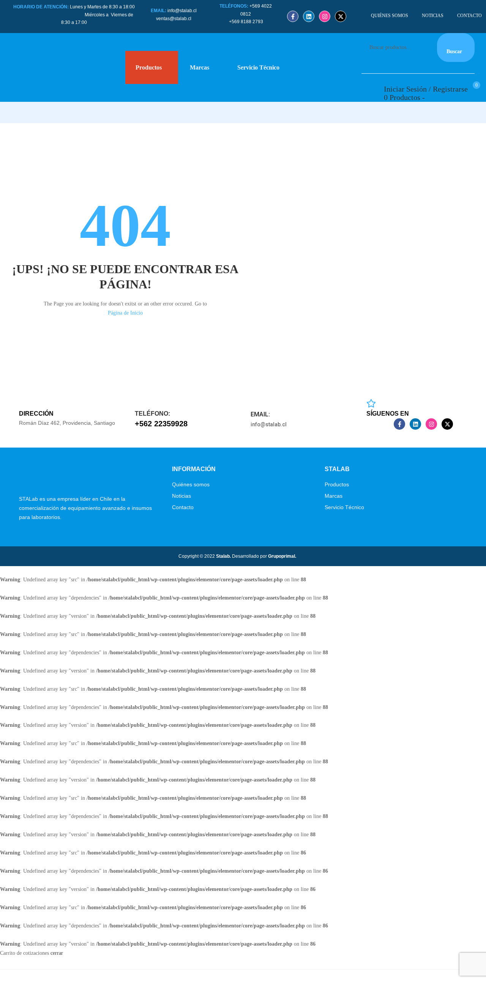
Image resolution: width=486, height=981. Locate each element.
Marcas (333, 496)
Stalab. (223, 556)
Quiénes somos (191, 484)
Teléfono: (152, 413)
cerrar (56, 953)
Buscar (454, 51)
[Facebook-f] (292, 16)
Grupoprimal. (282, 556)
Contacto (183, 507)
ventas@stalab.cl (173, 18)
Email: (260, 414)
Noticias (181, 496)
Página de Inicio (125, 313)
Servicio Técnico (344, 507)
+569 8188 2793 (246, 21)
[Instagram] (324, 16)
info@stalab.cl (182, 10)
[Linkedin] (308, 16)
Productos (337, 484)
